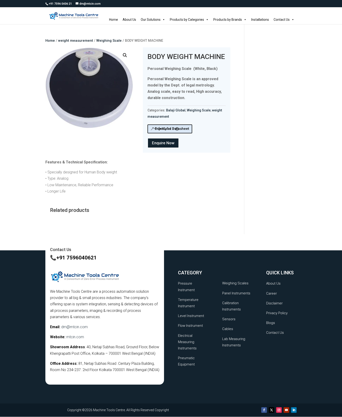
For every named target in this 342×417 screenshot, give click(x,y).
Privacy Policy (277, 313)
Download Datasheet (172, 129)
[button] (125, 55)
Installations (260, 19)
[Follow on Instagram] (279, 410)
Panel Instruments (236, 293)
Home (113, 19)
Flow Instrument (190, 326)
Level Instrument (191, 316)
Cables (227, 329)
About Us (129, 19)
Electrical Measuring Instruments (187, 342)
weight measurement (75, 40)
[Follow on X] (271, 410)
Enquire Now (163, 143)
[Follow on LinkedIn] (294, 410)
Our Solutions (151, 19)
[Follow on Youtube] (286, 410)
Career (271, 293)
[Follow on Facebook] (264, 410)
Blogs (270, 323)
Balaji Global (175, 110)
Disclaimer (274, 303)
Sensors (228, 319)
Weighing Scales (235, 283)
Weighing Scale (109, 40)
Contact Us (282, 19)
